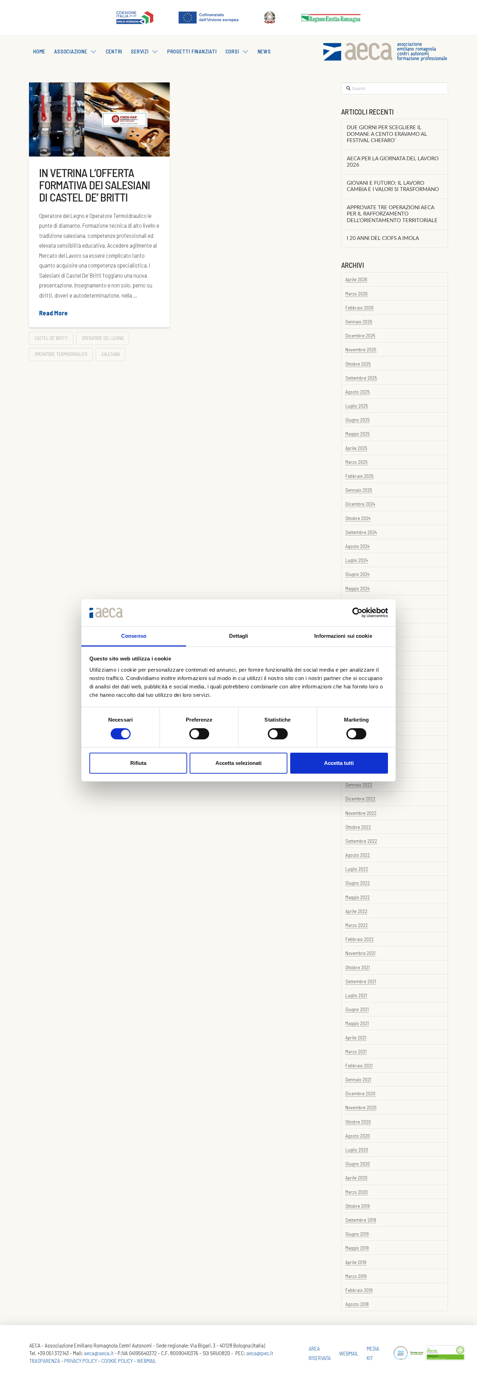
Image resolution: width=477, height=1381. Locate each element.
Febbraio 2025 (359, 476)
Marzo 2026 (356, 294)
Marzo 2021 (356, 1051)
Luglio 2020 (356, 1150)
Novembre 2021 (360, 953)
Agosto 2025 (357, 392)
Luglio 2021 (356, 995)
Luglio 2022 (356, 869)
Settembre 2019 (360, 1220)
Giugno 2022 (357, 883)
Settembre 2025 (361, 378)
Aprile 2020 (356, 1178)
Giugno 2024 (357, 574)
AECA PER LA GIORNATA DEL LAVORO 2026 (393, 162)
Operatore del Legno (103, 338)
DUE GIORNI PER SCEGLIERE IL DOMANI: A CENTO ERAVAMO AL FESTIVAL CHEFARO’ (387, 134)
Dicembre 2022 (360, 799)
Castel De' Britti (51, 338)
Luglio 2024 (356, 560)
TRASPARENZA (44, 1360)
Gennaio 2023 (358, 785)
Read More (53, 313)
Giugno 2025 (357, 420)
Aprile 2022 (356, 911)
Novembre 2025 (360, 349)
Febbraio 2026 (359, 307)
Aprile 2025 (356, 448)
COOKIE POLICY (117, 1360)
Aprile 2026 (356, 279)
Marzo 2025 (356, 462)
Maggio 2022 (357, 897)
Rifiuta (138, 763)
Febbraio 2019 (359, 1290)
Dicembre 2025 (360, 335)
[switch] (199, 733)
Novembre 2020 (360, 1107)
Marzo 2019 (356, 1276)
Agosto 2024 (357, 546)
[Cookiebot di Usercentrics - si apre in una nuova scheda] (357, 612)
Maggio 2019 (357, 1248)
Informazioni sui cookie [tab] (343, 636)
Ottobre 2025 (358, 364)
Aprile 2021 (355, 1037)
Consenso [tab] (133, 636)
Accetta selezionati (238, 763)
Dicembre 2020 (360, 1093)
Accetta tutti (339, 763)
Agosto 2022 (357, 855)
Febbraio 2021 (359, 1065)
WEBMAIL (146, 1360)
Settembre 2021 (360, 981)
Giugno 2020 (357, 1164)
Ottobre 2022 (358, 827)
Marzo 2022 (356, 925)
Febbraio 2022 (359, 939)
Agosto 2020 (357, 1136)
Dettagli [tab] (238, 636)
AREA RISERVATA (320, 1353)
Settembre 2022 (361, 841)
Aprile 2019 (355, 1262)
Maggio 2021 (357, 1023)
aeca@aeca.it (98, 1353)
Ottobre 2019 (357, 1206)
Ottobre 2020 (358, 1122)
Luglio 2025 (356, 406)
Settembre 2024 (361, 532)
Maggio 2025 (357, 434)
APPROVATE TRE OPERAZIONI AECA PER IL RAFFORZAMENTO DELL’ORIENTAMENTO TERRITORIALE (392, 214)
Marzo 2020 (356, 1192)
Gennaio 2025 (358, 490)
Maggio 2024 (357, 588)
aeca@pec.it (259, 1353)
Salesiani (110, 354)
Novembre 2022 (360, 813)
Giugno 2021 (357, 1009)
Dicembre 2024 (360, 504)
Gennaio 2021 (358, 1079)
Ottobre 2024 (357, 518)
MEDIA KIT (373, 1353)
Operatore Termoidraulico (61, 354)
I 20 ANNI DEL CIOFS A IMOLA (383, 238)
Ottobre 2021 (357, 967)
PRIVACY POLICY (80, 1360)
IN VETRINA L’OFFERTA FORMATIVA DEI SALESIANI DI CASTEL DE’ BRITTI (94, 184)
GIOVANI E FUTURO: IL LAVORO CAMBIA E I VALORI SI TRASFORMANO (393, 186)
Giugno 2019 (357, 1234)
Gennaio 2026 (358, 321)
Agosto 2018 (357, 1304)
